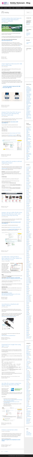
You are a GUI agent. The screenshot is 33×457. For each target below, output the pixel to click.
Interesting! (28, 377)
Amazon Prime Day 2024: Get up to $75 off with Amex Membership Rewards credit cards (11, 113)
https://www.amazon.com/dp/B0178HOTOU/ (9, 316)
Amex (6, 154)
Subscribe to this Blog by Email (28, 34)
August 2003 (28, 336)
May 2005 (28, 298)
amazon (3, 155)
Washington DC (28, 416)
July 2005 (27, 296)
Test (27, 134)
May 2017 (28, 185)
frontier (5, 57)
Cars (27, 356)
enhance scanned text (5, 445)
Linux (27, 382)
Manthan (27, 384)
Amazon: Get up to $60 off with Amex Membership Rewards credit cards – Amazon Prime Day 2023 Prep (12, 214)
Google (8, 376)
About (13, 7)
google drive (6, 377)
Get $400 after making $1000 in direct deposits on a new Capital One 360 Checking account (12, 258)
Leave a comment (4, 58)
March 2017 (28, 186)
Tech (8, 337)
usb (7, 338)
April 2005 (28, 300)
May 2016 (28, 192)
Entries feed (28, 432)
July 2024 (27, 168)
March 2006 (28, 282)
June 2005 (28, 297)
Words (27, 423)
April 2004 (28, 320)
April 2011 (28, 211)
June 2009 (28, 235)
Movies (27, 387)
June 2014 (28, 200)
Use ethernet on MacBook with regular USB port (10, 304)
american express (7, 423)
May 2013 (28, 201)
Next (7, 451)
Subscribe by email (18, 7)
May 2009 (28, 236)
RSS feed (24, 7)
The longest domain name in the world (28, 143)
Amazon (3, 154)
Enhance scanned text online (10, 430)
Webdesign (28, 418)
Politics (27, 393)
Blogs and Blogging (5, 337)
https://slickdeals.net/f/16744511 (15, 227)
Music (27, 388)
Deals (8, 105)
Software (27, 399)
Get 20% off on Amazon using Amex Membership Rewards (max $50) (11, 384)
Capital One (4, 297)
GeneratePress (22, 455)
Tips (11, 376)
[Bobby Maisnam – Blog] (5, 3)
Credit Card (6, 105)
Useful (19, 376)
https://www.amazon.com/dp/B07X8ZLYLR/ (8, 335)
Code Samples (4, 376)
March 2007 (28, 267)
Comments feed (28, 433)
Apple (27, 348)
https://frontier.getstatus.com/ (7, 40)
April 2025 (28, 167)
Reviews (27, 395)
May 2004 (28, 319)
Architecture (28, 349)
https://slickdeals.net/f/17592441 (15, 133)
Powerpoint (28, 394)
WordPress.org (28, 434)
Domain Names (28, 368)
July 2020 (27, 175)
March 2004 (28, 322)
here (19, 45)
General (27, 372)
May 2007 (28, 266)
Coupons (8, 154)
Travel (27, 404)
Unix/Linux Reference (15, 376)
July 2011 (27, 208)
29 (5, 451)
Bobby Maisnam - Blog (20, 3)
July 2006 (27, 277)
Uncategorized (28, 408)
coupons (8, 155)
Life (27, 381)
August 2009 (28, 233)
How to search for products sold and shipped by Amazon (12, 162)
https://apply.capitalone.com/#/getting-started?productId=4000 (12, 278)
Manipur (27, 383)
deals (3, 57)
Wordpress (28, 422)
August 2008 (28, 245)
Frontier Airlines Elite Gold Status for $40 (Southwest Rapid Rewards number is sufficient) (12, 19)
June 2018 (28, 182)
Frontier (27, 371)
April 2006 (28, 281)
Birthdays (27, 351)
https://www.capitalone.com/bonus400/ (13, 277)
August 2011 (28, 207)
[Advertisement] (28, 64)
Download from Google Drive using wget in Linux (11, 345)
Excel (27, 370)
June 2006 (28, 279)
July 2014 (27, 199)
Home (2, 7)
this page (6, 190)
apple (3, 338)
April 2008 (28, 249)
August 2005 (28, 295)
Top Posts (5, 7)
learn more (28, 23)
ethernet (5, 338)
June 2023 (28, 171)
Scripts (27, 396)
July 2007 (27, 265)
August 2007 (28, 263)
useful (9, 445)
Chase (3, 105)
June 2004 (28, 318)
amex (5, 155)
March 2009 (28, 237)
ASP (27, 350)
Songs (27, 400)
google (3, 377)
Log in (27, 431)
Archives (10, 7)
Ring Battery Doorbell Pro (13, 135)
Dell (27, 364)
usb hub (9, 338)
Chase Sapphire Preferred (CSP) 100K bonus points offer (12, 64)
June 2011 (28, 210)
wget (9, 377)
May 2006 (28, 280)
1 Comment (4, 424)
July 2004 (27, 317)
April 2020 (28, 176)
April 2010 (28, 221)
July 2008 (27, 246)
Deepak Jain (28, 141)
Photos (27, 391)
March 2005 (28, 301)
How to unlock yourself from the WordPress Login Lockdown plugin (28, 130)
